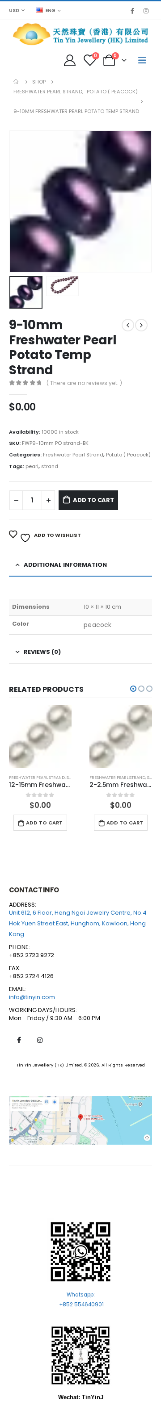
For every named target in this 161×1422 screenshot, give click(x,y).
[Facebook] (132, 11)
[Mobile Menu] (142, 60)
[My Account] (69, 60)
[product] (40, 736)
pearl (31, 466)
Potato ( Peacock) (128, 454)
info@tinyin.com (32, 997)
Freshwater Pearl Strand (73, 454)
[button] (133, 688)
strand (49, 466)
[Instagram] (146, 11)
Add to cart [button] (44, 822)
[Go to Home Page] (16, 82)
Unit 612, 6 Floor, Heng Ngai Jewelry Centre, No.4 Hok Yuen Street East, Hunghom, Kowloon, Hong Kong (78, 923)
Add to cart (93, 500)
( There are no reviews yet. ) (84, 383)
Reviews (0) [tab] (42, 652)
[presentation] (20, 201)
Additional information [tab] (65, 564)
